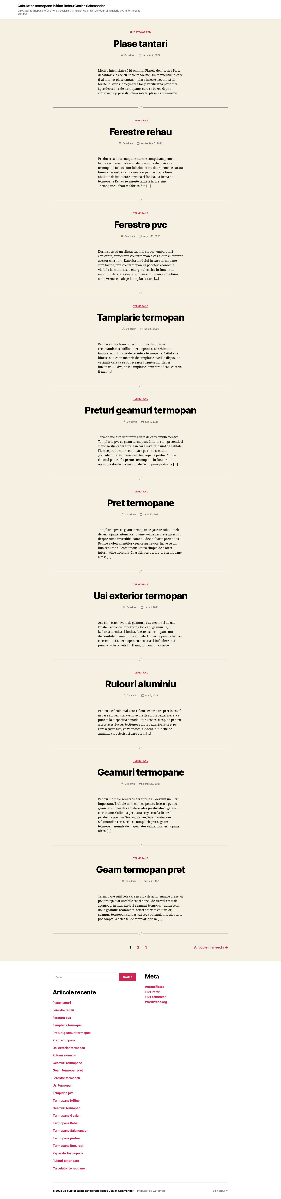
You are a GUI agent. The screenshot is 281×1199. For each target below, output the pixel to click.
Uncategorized (140, 32)
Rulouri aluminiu (140, 683)
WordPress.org (156, 1002)
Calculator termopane (69, 1168)
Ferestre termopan (66, 1078)
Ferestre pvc (140, 224)
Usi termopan (62, 1085)
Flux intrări (153, 992)
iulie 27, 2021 (151, 328)
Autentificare (154, 987)
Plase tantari (140, 43)
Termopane (140, 120)
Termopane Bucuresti (68, 1146)
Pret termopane (140, 502)
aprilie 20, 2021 (151, 783)
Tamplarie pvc (63, 1093)
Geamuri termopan (66, 1108)
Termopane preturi (66, 1138)
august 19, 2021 (151, 236)
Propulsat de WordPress (151, 1190)
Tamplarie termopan (140, 317)
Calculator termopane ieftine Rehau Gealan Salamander (61, 6)
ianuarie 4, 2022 (151, 55)
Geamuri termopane (140, 772)
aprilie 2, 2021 (151, 881)
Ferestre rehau (140, 131)
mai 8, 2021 (151, 695)
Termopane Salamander (70, 1130)
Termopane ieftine (66, 1100)
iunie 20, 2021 (151, 514)
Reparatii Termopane (68, 1153)
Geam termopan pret (140, 869)
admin (131, 55)
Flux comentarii (156, 997)
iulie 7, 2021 (151, 421)
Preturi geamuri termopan (140, 410)
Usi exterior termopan (140, 595)
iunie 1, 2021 (151, 607)
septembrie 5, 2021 (151, 143)
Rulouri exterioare (66, 1161)
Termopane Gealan (66, 1115)
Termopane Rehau (66, 1123)
